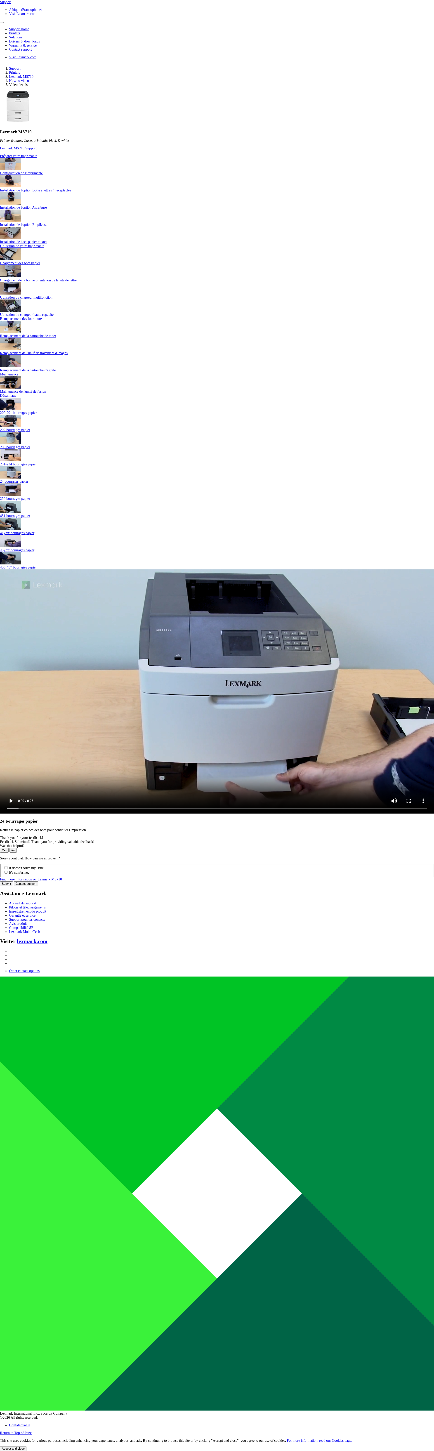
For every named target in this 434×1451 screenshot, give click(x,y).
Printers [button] (14, 33)
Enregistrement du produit (27, 911)
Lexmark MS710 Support (18, 148)
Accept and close (13, 1448)
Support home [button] (19, 29)
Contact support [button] (20, 49)
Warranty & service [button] (23, 45)
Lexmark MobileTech (24, 932)
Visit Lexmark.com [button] (22, 14)
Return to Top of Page (16, 1433)
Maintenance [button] (9, 374)
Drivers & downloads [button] (24, 41)
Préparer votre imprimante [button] (18, 156)
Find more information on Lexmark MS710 (31, 879)
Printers (14, 72)
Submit (6, 883)
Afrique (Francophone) (25, 10)
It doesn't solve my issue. (27, 868)
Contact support (26, 883)
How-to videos (19, 81)
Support (14, 68)
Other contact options (24, 971)
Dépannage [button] (8, 395)
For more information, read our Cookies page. (319, 1440)
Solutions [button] (15, 37)
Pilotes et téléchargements (27, 907)
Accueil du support (22, 903)
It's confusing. (19, 872)
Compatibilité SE (21, 928)
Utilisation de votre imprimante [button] (22, 246)
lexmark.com (32, 941)
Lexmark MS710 (21, 76)
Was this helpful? (12, 846)
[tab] (217, 156)
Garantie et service (22, 915)
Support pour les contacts (27, 919)
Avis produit (18, 923)
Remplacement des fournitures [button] (21, 319)
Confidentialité (19, 1425)
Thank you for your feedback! (21, 838)
